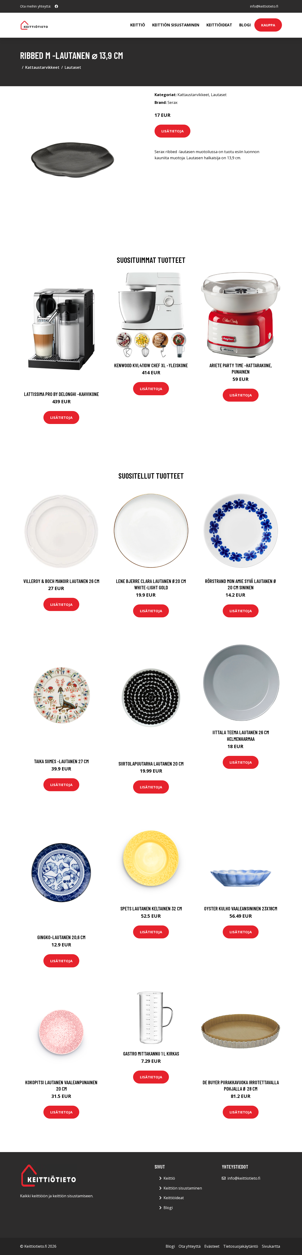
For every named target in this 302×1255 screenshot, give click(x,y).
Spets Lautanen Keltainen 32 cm (151, 908)
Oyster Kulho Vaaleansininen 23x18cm (240, 908)
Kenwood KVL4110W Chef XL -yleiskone (151, 365)
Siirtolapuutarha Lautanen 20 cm (151, 763)
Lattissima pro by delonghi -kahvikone (61, 394)
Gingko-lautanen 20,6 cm (61, 937)
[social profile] (56, 6)
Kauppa (268, 25)
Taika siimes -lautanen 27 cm (61, 761)
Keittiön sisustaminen (175, 25)
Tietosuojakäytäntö (240, 1246)
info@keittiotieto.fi (264, 6)
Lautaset (73, 67)
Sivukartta (271, 1246)
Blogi (245, 25)
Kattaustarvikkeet (42, 67)
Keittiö (137, 25)
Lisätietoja (172, 131)
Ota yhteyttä (190, 1246)
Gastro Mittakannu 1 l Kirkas (151, 1053)
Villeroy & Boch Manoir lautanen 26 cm (61, 581)
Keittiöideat (219, 25)
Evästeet (211, 1246)
